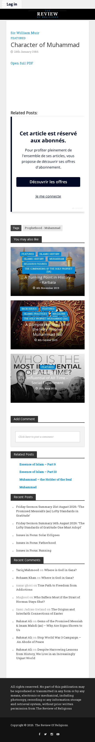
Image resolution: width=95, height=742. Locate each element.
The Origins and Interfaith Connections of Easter (45, 611)
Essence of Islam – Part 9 (37, 464)
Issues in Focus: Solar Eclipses (38, 535)
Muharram (56, 258)
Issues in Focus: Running (33, 550)
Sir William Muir (25, 33)
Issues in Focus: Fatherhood (36, 543)
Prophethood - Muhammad (42, 228)
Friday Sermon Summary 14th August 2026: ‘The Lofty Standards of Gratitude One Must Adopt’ (50, 525)
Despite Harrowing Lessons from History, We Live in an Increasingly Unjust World (47, 654)
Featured (18, 38)
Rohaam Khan (26, 578)
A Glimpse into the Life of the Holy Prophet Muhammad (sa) (47, 329)
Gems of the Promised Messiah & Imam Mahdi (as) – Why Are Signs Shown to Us (49, 625)
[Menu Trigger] (4, 4)
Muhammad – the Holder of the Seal (45, 479)
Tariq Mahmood (27, 570)
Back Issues (29, 308)
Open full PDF (22, 63)
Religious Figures (35, 263)
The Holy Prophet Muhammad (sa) (46, 318)
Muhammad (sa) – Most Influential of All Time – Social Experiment (47, 377)
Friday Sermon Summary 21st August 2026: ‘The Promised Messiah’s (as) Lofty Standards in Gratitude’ (50, 511)
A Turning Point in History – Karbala (48, 280)
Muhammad (28, 487)
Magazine (59, 313)
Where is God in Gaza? (60, 570)
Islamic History (49, 254)
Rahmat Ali (24, 621)
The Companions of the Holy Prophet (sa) (48, 270)
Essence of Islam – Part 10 (38, 472)
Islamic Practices (35, 313)
